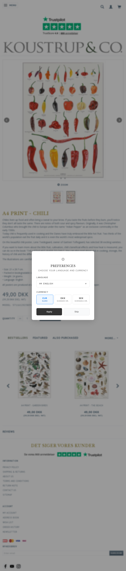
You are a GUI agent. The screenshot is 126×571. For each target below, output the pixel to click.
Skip (76, 311)
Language (42, 277)
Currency (42, 292)
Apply (49, 311)
